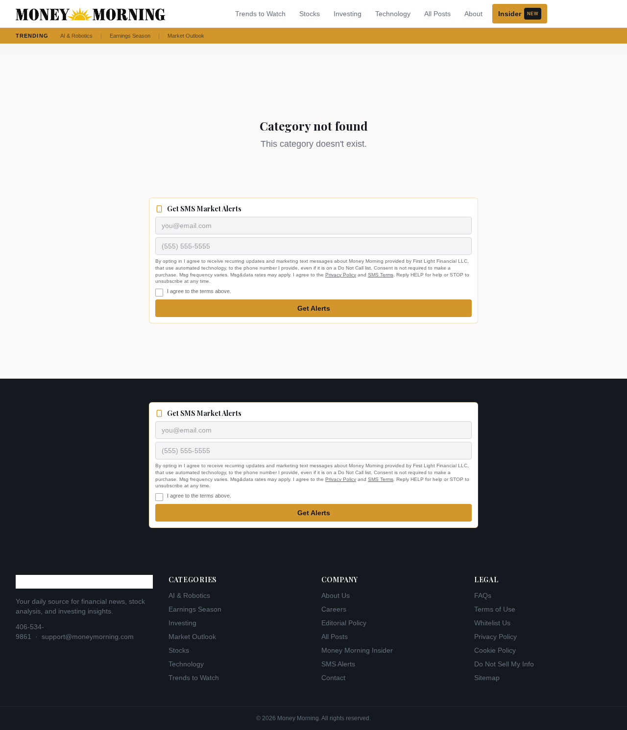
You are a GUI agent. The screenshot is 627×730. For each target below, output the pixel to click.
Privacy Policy (340, 274)
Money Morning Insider (357, 650)
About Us (335, 595)
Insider (518, 14)
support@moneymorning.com (88, 636)
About (473, 14)
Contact (333, 678)
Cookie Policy (495, 650)
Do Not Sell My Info (504, 664)
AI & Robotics (76, 36)
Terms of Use (494, 609)
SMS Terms (380, 274)
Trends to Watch (260, 14)
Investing (348, 14)
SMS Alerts (338, 664)
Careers (333, 609)
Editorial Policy (343, 623)
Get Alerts (313, 308)
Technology (392, 14)
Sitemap (487, 678)
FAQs (482, 595)
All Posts (437, 14)
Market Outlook (186, 36)
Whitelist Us (492, 623)
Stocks (309, 14)
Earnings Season (130, 36)
